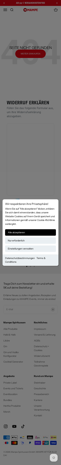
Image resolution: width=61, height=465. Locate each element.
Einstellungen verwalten (20, 248)
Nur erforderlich (16, 240)
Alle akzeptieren (16, 232)
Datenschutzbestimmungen (20, 258)
